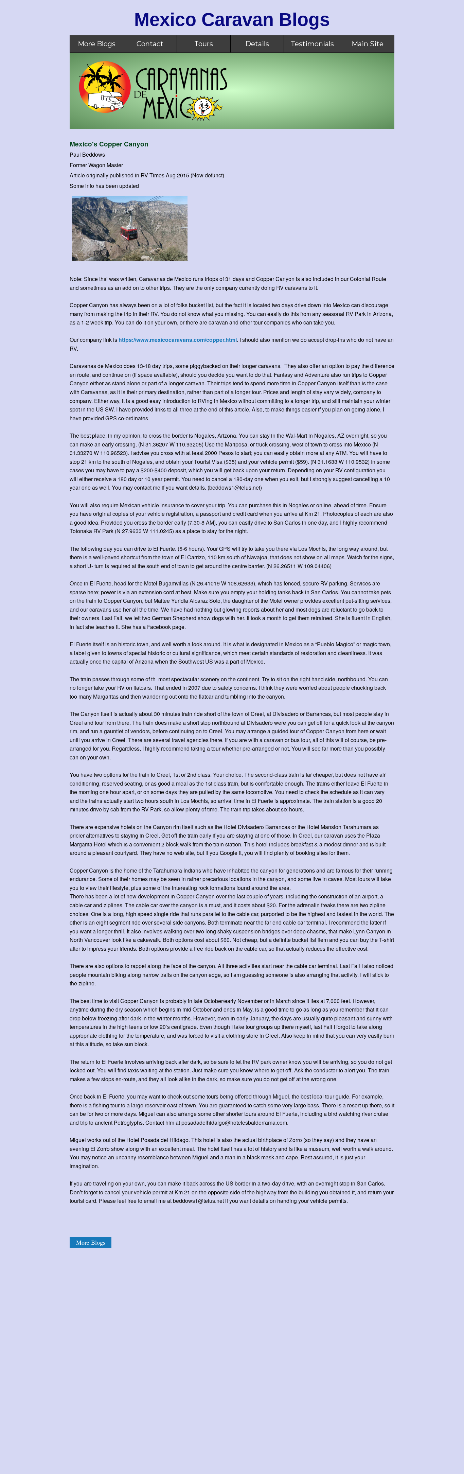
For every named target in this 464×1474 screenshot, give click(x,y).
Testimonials (312, 44)
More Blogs (96, 44)
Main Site (367, 44)
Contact (150, 44)
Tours (203, 44)
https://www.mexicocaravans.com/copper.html (178, 340)
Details (257, 44)
